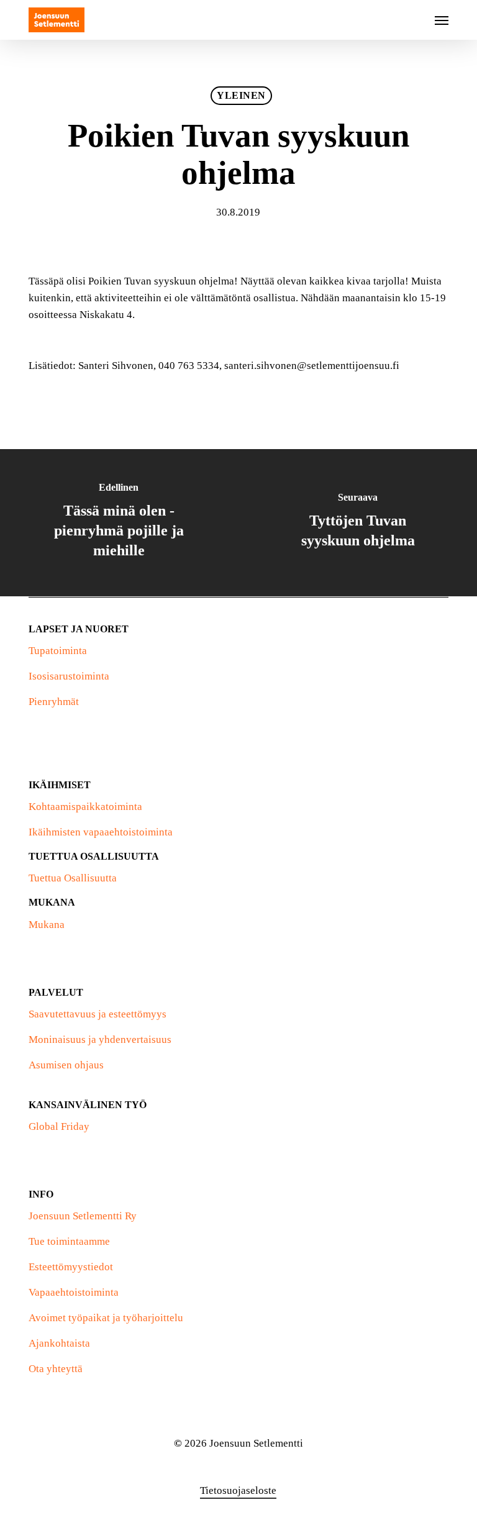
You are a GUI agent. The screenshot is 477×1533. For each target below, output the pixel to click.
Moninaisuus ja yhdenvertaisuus (100, 1039)
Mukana (47, 924)
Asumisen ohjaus (66, 1065)
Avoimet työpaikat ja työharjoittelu (106, 1318)
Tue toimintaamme (69, 1241)
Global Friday (59, 1126)
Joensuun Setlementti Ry (83, 1216)
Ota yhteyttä (56, 1369)
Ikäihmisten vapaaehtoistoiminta (101, 832)
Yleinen (241, 95)
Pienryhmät (54, 701)
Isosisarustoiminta (69, 676)
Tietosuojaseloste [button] (238, 1490)
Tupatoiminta (58, 651)
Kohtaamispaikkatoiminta (85, 806)
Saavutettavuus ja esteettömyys (97, 1014)
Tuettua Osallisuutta (73, 878)
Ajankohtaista (59, 1343)
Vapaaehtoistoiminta (74, 1292)
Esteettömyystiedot (71, 1267)
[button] (441, 20)
